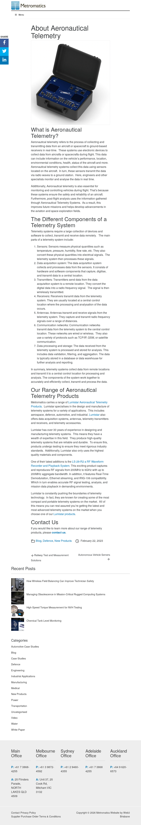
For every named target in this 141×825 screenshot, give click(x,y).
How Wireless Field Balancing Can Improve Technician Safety (60, 581)
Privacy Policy (28, 812)
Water (14, 723)
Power (14, 700)
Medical (15, 688)
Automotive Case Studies (25, 646)
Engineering (17, 670)
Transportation (19, 706)
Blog (38, 541)
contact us (59, 532)
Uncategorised (19, 712)
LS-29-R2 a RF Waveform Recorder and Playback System (67, 464)
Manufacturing (19, 682)
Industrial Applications (23, 676)
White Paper (18, 729)
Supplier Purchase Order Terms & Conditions (36, 816)
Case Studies (18, 658)
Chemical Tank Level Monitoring (43, 620)
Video (14, 717)
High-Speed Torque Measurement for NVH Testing (54, 607)
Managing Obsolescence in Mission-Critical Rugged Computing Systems (65, 594)
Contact (15, 812)
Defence (48, 541)
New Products (63, 541)
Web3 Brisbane (125, 814)
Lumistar (94, 415)
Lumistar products (64, 514)
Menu (21, 14)
